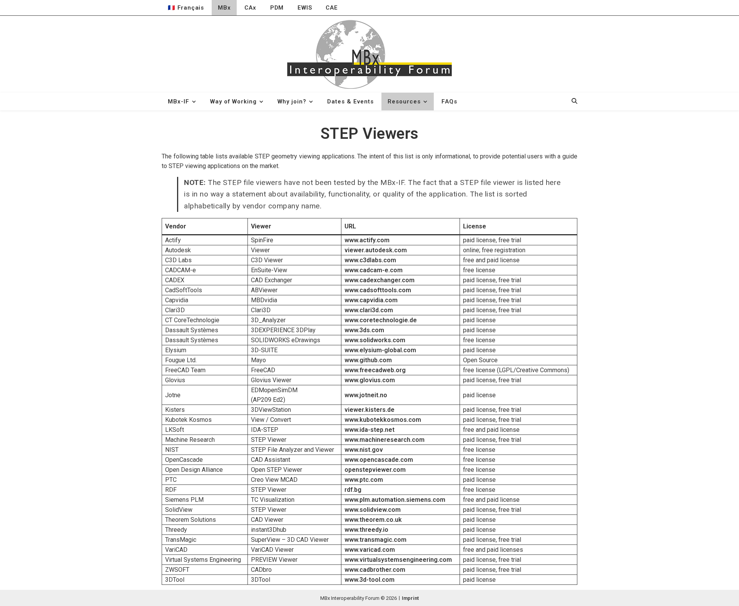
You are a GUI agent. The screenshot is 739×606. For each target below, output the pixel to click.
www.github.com (368, 360)
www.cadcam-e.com (373, 270)
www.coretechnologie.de (380, 320)
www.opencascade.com (378, 459)
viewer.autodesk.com (375, 250)
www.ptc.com (363, 479)
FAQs (449, 101)
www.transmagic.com (375, 539)
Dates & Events (350, 101)
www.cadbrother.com (374, 569)
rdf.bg (352, 489)
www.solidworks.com (374, 340)
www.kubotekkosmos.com (382, 419)
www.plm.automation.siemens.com (394, 499)
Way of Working (233, 101)
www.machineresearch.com (384, 439)
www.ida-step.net (369, 429)
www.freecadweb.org (375, 370)
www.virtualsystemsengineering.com (398, 559)
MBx (224, 7)
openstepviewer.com (375, 469)
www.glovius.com (369, 380)
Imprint (410, 598)
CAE (332, 7)
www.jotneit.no (365, 395)
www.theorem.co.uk (373, 519)
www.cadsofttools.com (377, 290)
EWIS (305, 7)
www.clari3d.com (368, 310)
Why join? (292, 101)
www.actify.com (367, 240)
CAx (250, 7)
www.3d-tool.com (369, 579)
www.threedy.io (366, 529)
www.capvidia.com (371, 300)
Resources (404, 101)
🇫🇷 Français (186, 7)
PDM (277, 7)
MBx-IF (178, 101)
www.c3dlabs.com (370, 260)
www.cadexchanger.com (379, 280)
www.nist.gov (363, 449)
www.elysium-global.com (380, 350)
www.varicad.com (369, 549)
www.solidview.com (372, 509)
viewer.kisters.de (369, 409)
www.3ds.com (364, 330)
